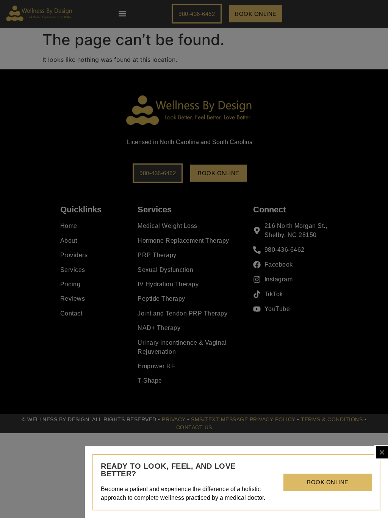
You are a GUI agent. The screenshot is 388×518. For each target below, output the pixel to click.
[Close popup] (382, 452)
